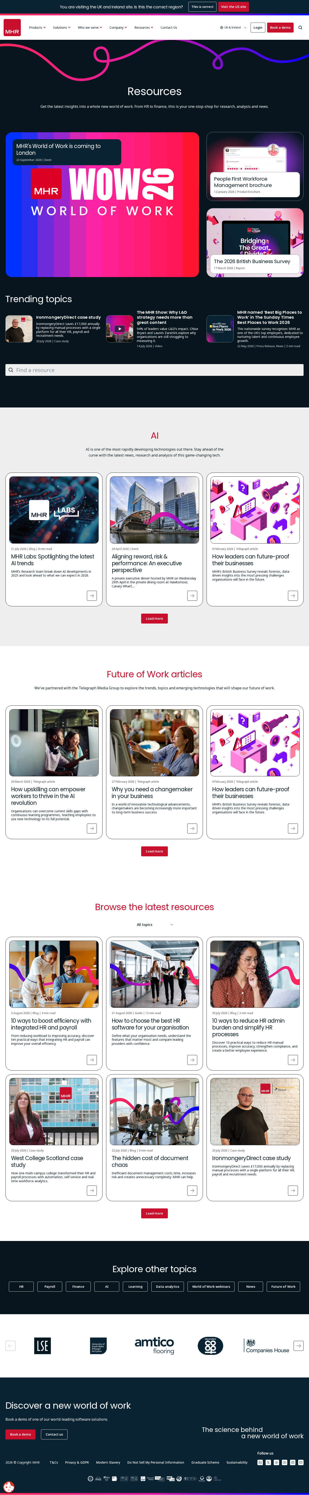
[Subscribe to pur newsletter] (301, 1462)
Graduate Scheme (205, 1462)
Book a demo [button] (20, 1434)
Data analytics (167, 1286)
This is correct (202, 7)
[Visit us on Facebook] (276, 1462)
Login (258, 27)
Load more (154, 618)
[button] (233, 27)
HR (21, 1286)
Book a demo (280, 27)
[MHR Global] (12, 27)
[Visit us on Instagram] (292, 1462)
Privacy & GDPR (77, 1462)
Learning (135, 1286)
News (250, 1286)
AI (107, 1286)
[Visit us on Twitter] (268, 1462)
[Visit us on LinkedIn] (260, 1462)
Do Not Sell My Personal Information (155, 1462)
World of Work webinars (211, 1286)
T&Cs (54, 1462)
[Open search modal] (300, 28)
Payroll (50, 1286)
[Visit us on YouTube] (284, 1462)
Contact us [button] (54, 1434)
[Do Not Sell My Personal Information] (8, 1487)
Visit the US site (233, 7)
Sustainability (236, 1462)
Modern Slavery (108, 1462)
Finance (78, 1286)
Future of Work (283, 1286)
